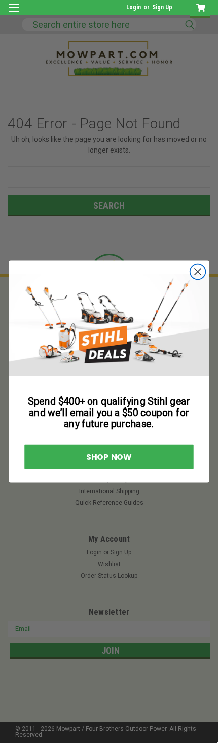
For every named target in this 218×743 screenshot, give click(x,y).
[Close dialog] (198, 272)
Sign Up (162, 7)
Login (133, 7)
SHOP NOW (109, 456)
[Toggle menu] (14, 14)
